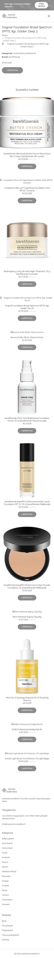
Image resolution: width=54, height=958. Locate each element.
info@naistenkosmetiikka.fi (13, 824)
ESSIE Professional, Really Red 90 (27, 729)
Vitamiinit (6, 904)
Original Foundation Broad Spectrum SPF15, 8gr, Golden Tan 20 (27, 307)
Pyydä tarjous (41, 5)
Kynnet (5, 867)
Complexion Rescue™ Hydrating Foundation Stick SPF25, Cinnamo (27, 189)
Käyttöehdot (7, 930)
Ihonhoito (6, 857)
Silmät (4, 890)
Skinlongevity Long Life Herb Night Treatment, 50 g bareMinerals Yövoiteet (27, 272)
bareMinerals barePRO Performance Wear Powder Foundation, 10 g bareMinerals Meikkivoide (27, 586)
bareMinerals (30, 53)
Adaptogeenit (8, 838)
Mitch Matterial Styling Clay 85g (27, 617)
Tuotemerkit (18, 53)
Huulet (4, 852)
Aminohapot (7, 843)
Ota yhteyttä (7, 925)
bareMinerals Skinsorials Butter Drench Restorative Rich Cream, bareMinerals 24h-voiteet (27, 155)
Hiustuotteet (7, 848)
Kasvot (5, 862)
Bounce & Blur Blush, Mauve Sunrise (27, 337)
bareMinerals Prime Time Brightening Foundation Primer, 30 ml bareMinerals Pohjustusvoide (27, 419)
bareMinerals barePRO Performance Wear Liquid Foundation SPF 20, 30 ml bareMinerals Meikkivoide (27, 502)
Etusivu (5, 35)
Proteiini (5, 885)
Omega (5, 881)
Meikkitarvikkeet (9, 871)
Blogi (4, 921)
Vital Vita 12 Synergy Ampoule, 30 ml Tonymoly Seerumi (27, 699)
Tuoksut (5, 895)
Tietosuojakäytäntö (10, 935)
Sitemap (5, 939)
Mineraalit (6, 876)
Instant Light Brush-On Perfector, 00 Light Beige (27, 758)
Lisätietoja (12, 70)
